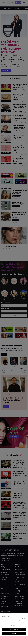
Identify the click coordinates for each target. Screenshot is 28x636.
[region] (14, 624)
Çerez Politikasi (10, 622)
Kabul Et (14, 633)
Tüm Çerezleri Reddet (14, 629)
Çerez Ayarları (14, 625)
